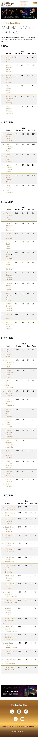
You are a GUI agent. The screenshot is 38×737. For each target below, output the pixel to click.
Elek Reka (14, 602)
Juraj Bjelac (9, 643)
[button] (19, 23)
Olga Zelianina (10, 509)
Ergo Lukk (9, 57)
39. (3, 507)
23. (3, 314)
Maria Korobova (10, 621)
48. (3, 576)
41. (3, 519)
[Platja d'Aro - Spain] (19, 13)
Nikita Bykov (9, 549)
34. (3, 440)
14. (3, 223)
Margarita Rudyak (11, 631)
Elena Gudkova (10, 669)
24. (3, 322)
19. (3, 273)
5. (2, 96)
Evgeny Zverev (10, 619)
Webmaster (32, 726)
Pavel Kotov (9, 471)
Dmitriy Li (8, 651)
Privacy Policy (25, 726)
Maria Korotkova (10, 639)
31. (3, 409)
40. (3, 513)
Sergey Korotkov (10, 584)
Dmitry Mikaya (10, 659)
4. (2, 86)
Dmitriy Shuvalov (10, 557)
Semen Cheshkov (10, 576)
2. (2, 65)
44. (3, 543)
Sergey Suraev (9, 527)
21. (3, 293)
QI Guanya (8, 515)
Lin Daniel (8, 543)
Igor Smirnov (9, 519)
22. (3, 304)
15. (3, 234)
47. (3, 565)
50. (3, 592)
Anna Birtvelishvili (11, 596)
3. (2, 75)
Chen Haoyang (10, 513)
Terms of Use (16, 726)
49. (3, 584)
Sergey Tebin (9, 667)
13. (3, 213)
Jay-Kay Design (23, 731)
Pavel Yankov (10, 391)
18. (3, 262)
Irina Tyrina (9, 238)
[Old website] (19, 691)
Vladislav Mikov (10, 507)
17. (3, 252)
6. (2, 106)
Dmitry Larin (10, 314)
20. (3, 283)
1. (2, 57)
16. (3, 242)
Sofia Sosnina (9, 551)
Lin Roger (8, 535)
